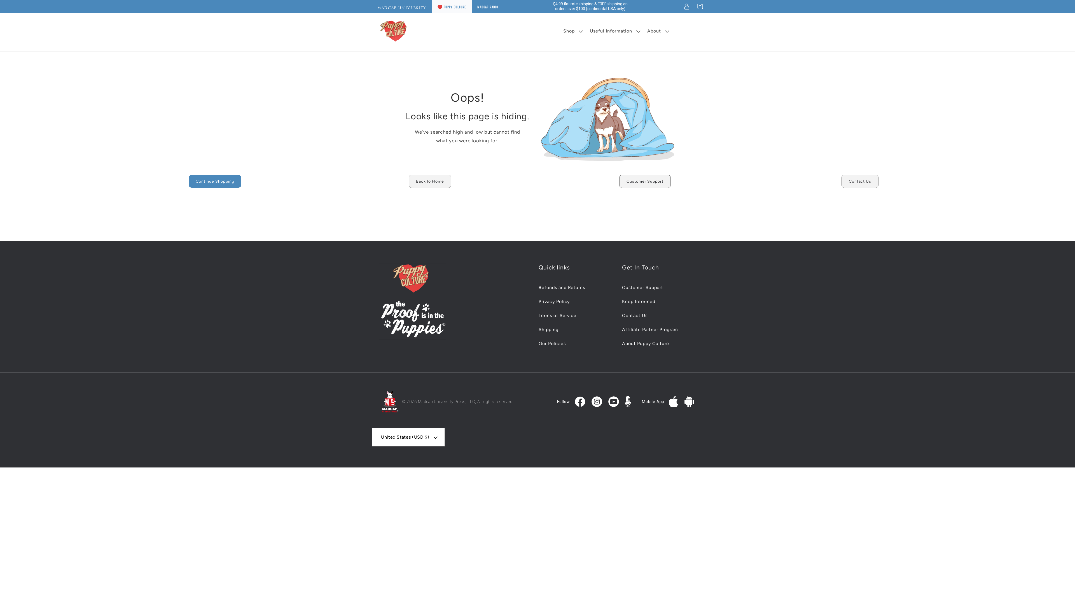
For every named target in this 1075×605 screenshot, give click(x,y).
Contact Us (635, 315)
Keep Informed (638, 301)
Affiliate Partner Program (650, 329)
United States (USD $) (405, 437)
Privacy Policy (554, 301)
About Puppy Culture (645, 343)
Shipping (548, 329)
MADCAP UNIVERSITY (401, 7)
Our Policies (552, 343)
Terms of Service (557, 315)
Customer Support (642, 287)
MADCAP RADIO (487, 7)
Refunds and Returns (562, 287)
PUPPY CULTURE (455, 7)
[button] (700, 6)
